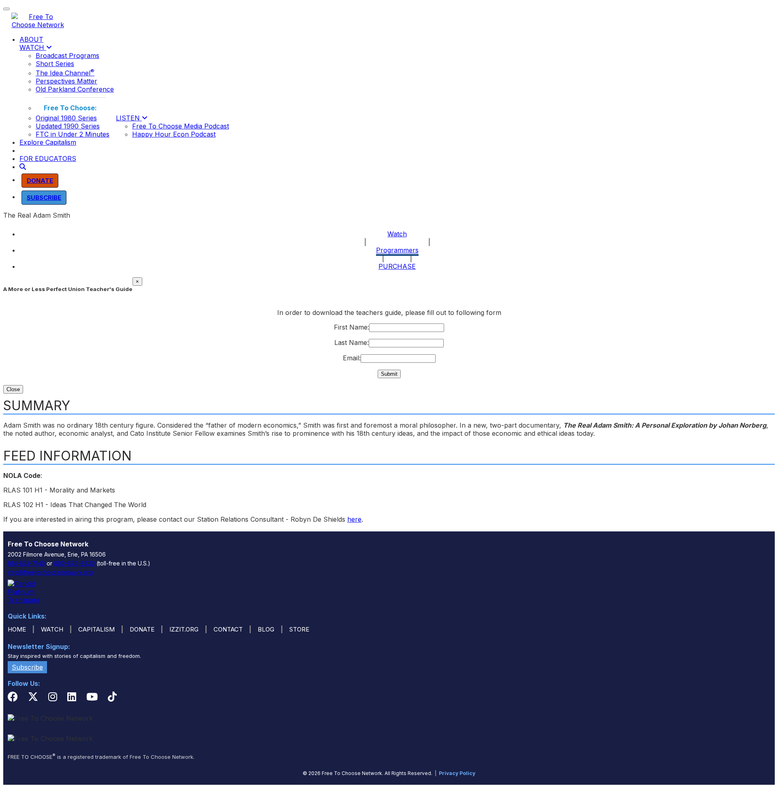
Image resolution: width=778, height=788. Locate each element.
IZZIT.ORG (184, 629)
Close (13, 389)
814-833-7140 (26, 563)
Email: (352, 358)
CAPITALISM (96, 629)
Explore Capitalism (47, 142)
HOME (17, 629)
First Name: (351, 327)
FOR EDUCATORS (47, 158)
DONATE (142, 629)
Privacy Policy (457, 773)
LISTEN (129, 118)
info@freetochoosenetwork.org (50, 572)
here (354, 519)
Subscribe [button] (27, 667)
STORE (299, 629)
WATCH (32, 47)
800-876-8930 (74, 563)
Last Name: (351, 342)
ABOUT (31, 39)
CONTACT (228, 629)
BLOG (266, 629)
